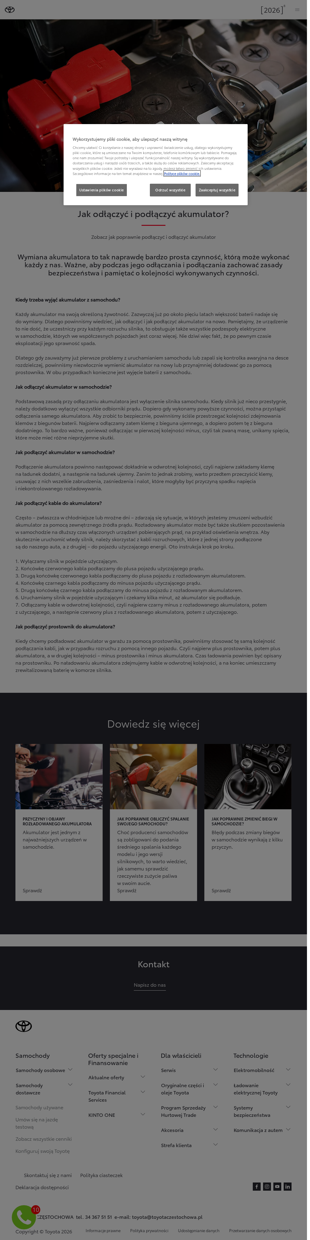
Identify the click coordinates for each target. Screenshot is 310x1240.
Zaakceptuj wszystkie (217, 189)
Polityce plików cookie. (182, 173)
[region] (156, 164)
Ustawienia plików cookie (101, 189)
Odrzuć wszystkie (170, 189)
